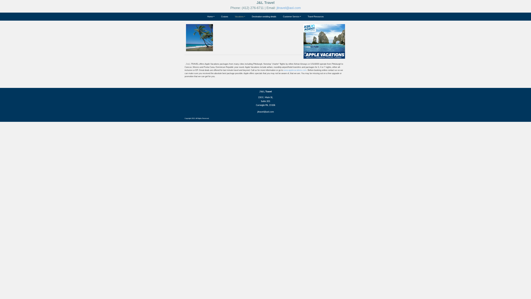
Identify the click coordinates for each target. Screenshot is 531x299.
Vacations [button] (239, 16)
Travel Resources (316, 16)
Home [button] (210, 16)
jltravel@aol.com (289, 8)
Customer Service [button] (291, 16)
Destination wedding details (264, 16)
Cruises (224, 16)
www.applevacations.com (295, 70)
